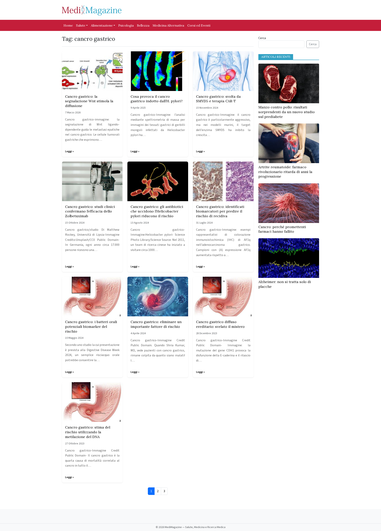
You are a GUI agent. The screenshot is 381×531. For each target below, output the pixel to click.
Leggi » (69, 151)
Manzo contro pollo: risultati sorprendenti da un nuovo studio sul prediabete (286, 112)
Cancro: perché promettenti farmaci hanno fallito (282, 229)
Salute (80, 25)
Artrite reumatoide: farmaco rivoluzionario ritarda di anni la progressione (285, 172)
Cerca (262, 38)
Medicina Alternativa (168, 25)
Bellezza (143, 25)
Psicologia (126, 25)
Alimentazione (102, 25)
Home (68, 25)
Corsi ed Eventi (198, 25)
